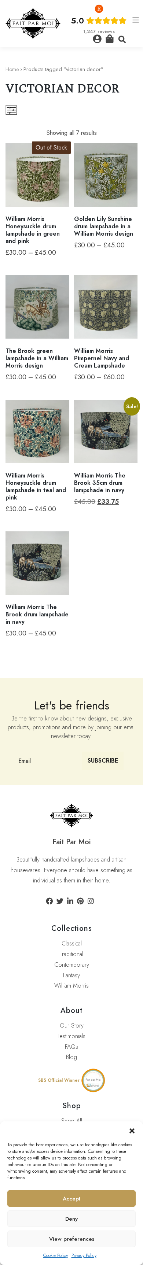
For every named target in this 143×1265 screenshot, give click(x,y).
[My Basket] (109, 38)
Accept (71, 1199)
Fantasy (71, 975)
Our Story (72, 1025)
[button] (132, 1130)
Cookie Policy (55, 1255)
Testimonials (71, 1036)
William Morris (71, 985)
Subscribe (103, 760)
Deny (71, 1219)
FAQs (71, 1047)
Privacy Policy (84, 1255)
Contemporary (71, 964)
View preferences (71, 1239)
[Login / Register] (97, 38)
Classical (72, 943)
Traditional (71, 954)
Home (12, 69)
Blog (71, 1057)
